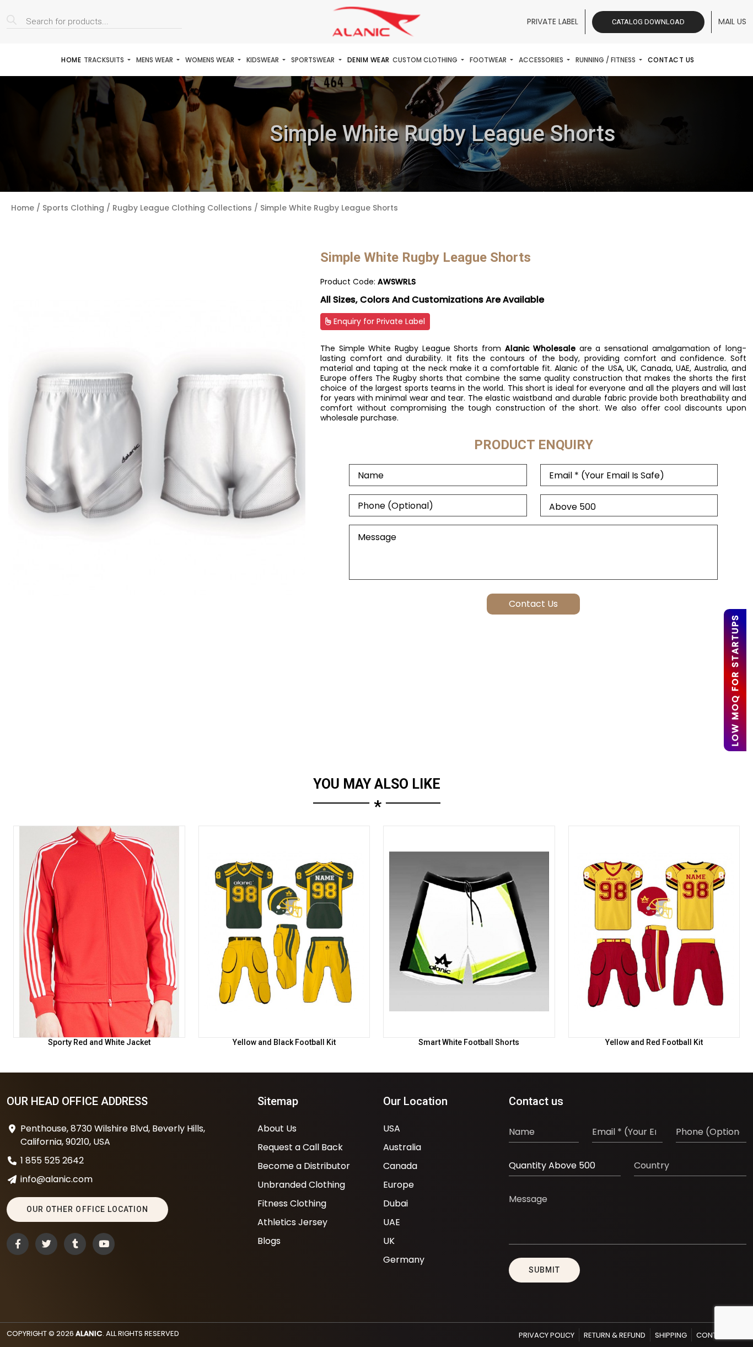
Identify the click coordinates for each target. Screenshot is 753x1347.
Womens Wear (210, 59)
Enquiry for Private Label (378, 321)
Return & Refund (615, 1335)
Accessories (542, 59)
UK (389, 1241)
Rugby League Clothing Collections (182, 208)
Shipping (671, 1335)
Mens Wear (155, 59)
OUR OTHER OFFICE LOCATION (87, 1209)
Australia (402, 1147)
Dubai (395, 1203)
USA (391, 1128)
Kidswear (263, 59)
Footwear (489, 59)
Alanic (89, 1333)
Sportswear (313, 59)
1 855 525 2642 (52, 1160)
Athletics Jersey (292, 1222)
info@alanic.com (56, 1179)
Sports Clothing (73, 208)
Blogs (269, 1241)
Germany (403, 1259)
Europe (398, 1184)
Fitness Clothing (291, 1203)
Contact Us (671, 59)
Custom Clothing (425, 59)
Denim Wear (368, 59)
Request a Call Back (300, 1147)
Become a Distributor (303, 1166)
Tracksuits (105, 59)
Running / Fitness (606, 59)
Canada (400, 1166)
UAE (391, 1222)
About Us (277, 1128)
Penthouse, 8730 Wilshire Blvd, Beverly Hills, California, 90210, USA (112, 1135)
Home (71, 59)
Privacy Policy (546, 1335)
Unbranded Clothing (301, 1184)
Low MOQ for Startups (735, 680)
